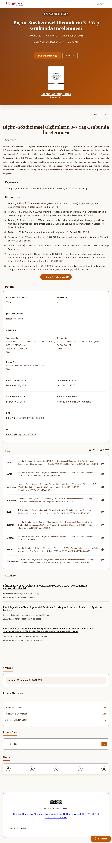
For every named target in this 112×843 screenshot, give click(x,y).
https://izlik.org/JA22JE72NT (21, 434)
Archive (8, 667)
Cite (68, 55)
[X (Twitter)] (56, 768)
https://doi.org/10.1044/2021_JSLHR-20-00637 (22, 619)
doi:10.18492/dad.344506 (49, 476)
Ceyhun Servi (57, 42)
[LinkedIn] (80, 768)
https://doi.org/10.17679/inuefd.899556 (19, 597)
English (100, 4)
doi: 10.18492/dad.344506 (78, 513)
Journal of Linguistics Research (56, 95)
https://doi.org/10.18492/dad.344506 (25, 418)
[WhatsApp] (32, 768)
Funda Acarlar (40, 42)
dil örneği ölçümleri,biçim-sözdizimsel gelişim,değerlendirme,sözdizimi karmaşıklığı (45, 188)
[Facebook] (8, 768)
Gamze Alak (73, 42)
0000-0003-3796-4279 (16, 349)
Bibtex (106, 450)
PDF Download (46, 55)
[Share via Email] (103, 768)
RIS (93, 450)
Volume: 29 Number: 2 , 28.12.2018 (25, 680)
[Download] (104, 744)
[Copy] (102, 464)
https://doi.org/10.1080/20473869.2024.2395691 (23, 640)
